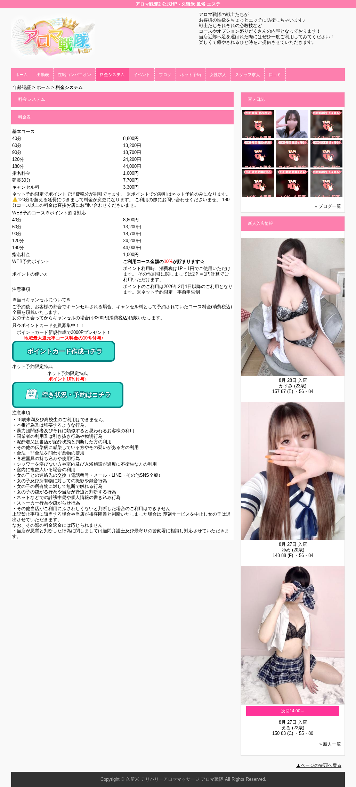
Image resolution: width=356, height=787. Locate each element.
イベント (142, 74)
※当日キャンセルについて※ (41, 299)
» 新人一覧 (330, 744)
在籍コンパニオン (74, 74)
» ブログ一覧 (328, 206)
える (286, 727)
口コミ (275, 74)
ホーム (21, 74)
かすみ (286, 385)
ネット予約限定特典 (32, 366)
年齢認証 (22, 87)
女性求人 (218, 74)
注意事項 (21, 412)
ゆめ (286, 549)
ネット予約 (190, 74)
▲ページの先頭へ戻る (318, 765)
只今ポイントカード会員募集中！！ (48, 325)
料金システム (112, 74)
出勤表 (43, 74)
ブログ (165, 74)
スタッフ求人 (247, 74)
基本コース (23, 131)
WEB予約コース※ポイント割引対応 (49, 212)
